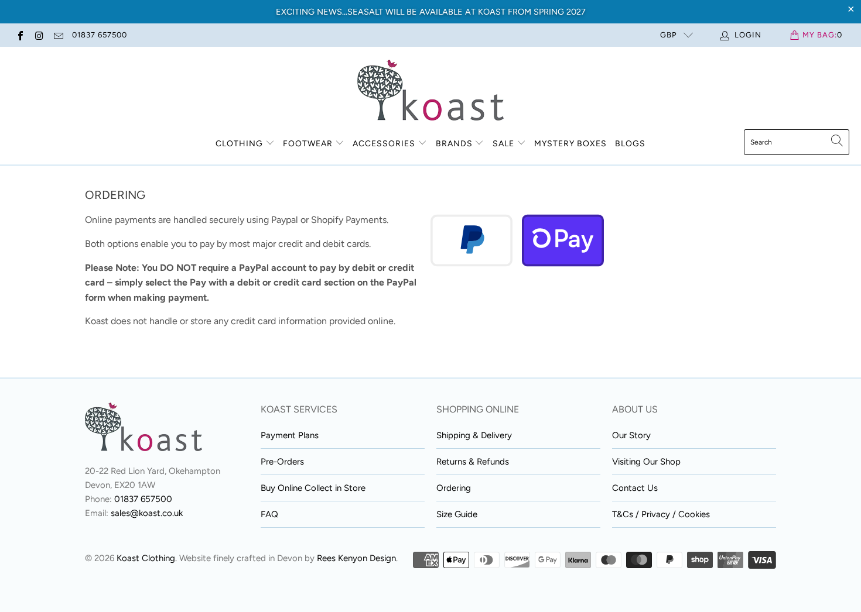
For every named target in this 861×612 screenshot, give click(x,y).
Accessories (384, 144)
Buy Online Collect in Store (313, 488)
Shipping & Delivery (474, 435)
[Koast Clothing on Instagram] (38, 34)
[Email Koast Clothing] (58, 34)
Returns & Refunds (472, 461)
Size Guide (456, 514)
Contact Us (635, 488)
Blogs (630, 144)
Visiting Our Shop (646, 461)
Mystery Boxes (570, 144)
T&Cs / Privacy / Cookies (661, 514)
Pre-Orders (282, 461)
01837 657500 (99, 34)
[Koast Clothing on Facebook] (20, 34)
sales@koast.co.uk (147, 513)
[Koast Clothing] (430, 91)
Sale (505, 144)
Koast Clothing (146, 558)
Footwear (308, 144)
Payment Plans (290, 435)
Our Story (631, 435)
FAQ (269, 514)
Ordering (453, 488)
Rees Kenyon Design (356, 558)
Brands (454, 144)
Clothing (239, 144)
